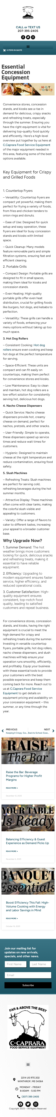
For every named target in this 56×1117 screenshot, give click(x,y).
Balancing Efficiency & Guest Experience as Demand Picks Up (27, 841)
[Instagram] (33, 37)
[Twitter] (28, 37)
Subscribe (28, 985)
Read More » (12, 788)
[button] (28, 46)
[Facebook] (20, 1104)
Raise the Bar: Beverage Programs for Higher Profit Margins (24, 775)
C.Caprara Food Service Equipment (26, 145)
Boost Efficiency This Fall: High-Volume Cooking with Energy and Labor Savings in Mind (27, 906)
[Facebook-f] (23, 37)
